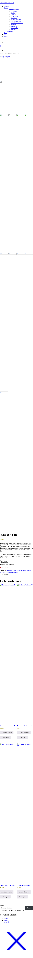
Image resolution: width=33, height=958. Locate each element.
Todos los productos (13, 9)
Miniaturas (14, 26)
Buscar (2, 905)
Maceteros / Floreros (17, 23)
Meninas (13, 24)
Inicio (1, 53)
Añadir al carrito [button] (6, 732)
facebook (6, 922)
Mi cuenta (10, 31)
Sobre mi (6, 6)
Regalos (13, 29)
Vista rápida (5, 737)
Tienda (6, 8)
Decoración (14, 16)
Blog (5, 34)
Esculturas (14, 18)
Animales (13, 11)
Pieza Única (14, 28)
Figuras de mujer (16, 19)
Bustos (13, 13)
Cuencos (13, 14)
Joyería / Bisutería (16, 21)
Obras (5, 33)
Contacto (6, 36)
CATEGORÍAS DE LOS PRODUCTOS (14, 911)
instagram (6, 920)
